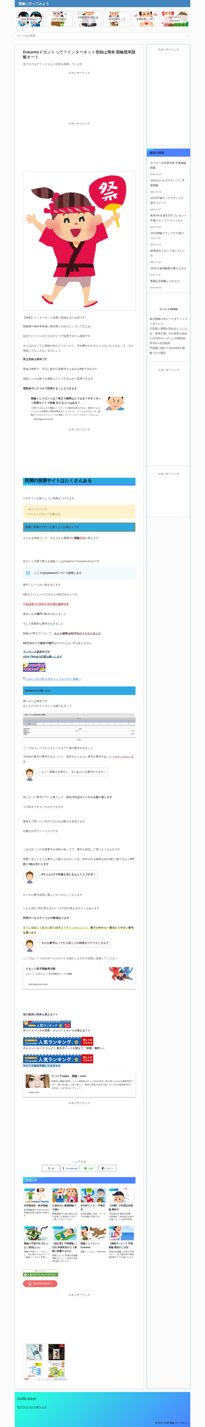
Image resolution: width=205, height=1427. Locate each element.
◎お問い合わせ (26, 1398)
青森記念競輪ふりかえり (165, 281)
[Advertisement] (79, 96)
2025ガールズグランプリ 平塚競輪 (167, 183)
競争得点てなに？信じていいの (167, 253)
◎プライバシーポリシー (32, 1407)
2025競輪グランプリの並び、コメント (168, 235)
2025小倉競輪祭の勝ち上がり (168, 268)
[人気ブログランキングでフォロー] (40, 1272)
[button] (187, 35)
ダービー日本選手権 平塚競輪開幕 (168, 165)
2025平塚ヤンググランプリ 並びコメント (167, 200)
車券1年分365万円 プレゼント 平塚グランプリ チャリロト (168, 218)
